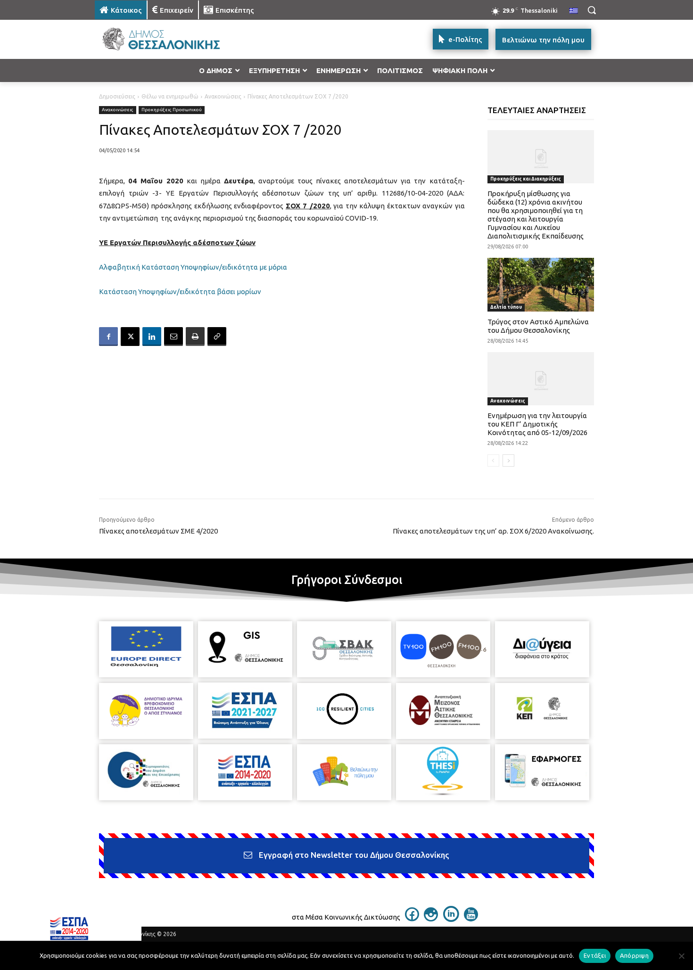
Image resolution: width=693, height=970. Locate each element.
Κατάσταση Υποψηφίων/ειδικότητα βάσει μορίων (180, 292)
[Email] (173, 336)
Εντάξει (595, 955)
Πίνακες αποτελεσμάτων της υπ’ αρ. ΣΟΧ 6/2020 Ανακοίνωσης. (493, 531)
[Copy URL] (216, 336)
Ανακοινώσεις (223, 96)
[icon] (412, 918)
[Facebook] (108, 336)
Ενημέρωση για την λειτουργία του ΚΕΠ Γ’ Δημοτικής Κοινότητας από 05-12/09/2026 (537, 423)
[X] (130, 336)
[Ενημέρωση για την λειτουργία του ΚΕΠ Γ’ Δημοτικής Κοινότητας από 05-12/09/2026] (540, 378)
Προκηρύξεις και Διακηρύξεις (525, 178)
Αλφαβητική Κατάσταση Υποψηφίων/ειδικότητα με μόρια (193, 267)
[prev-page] (493, 460)
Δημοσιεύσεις (117, 96)
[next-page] (508, 460)
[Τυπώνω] (195, 336)
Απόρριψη (634, 955)
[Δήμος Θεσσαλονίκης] (170, 39)
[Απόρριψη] (681, 956)
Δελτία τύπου (506, 307)
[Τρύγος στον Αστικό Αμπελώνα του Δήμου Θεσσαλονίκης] (540, 284)
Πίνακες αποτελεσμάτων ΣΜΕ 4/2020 (158, 531)
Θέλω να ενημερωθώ (169, 96)
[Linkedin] (151, 336)
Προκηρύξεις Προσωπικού (171, 109)
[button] (591, 9)
